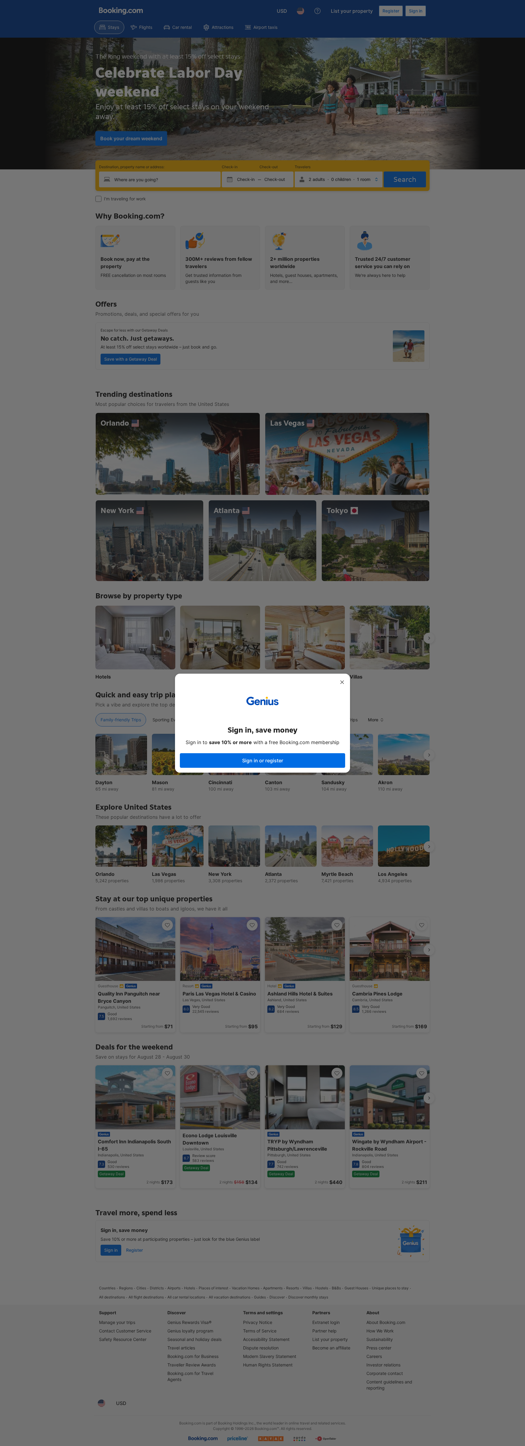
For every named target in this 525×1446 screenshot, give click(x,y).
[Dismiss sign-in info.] (342, 682)
